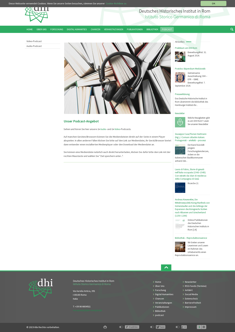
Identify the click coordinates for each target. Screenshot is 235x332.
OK (213, 3)
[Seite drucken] (105, 327)
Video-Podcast (34, 41)
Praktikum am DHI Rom (186, 48)
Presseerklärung (182, 94)
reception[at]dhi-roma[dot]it (87, 310)
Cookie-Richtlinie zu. (116, 3)
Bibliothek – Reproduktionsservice (191, 238)
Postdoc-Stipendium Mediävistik (190, 68)
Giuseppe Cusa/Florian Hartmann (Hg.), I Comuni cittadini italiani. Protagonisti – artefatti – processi (190, 137)
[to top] (166, 267)
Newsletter (180, 113)
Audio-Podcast (34, 46)
